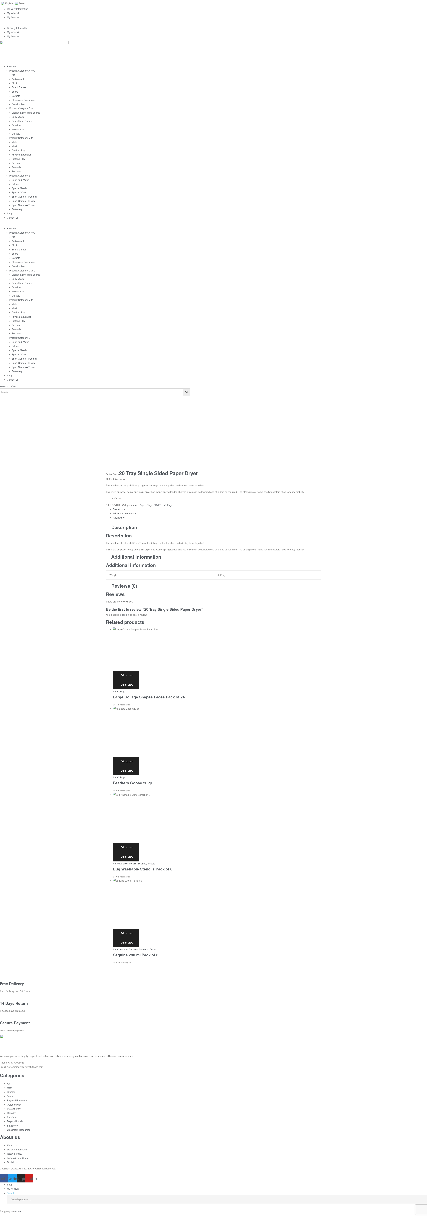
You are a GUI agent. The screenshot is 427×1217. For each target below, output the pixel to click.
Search (422, 1199)
